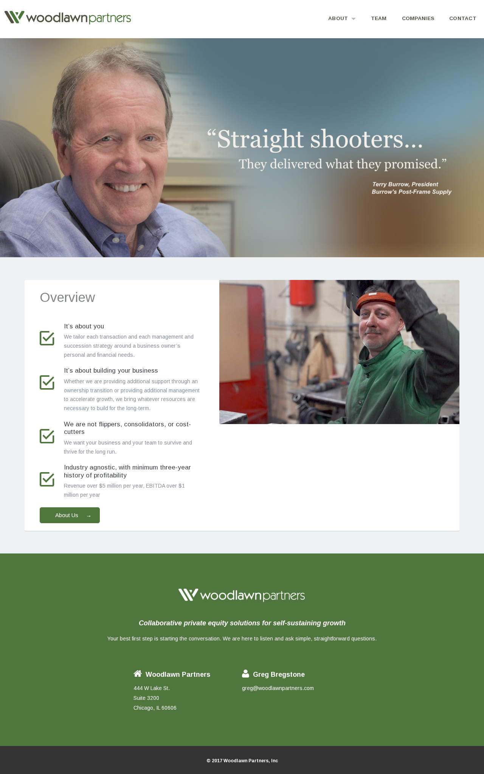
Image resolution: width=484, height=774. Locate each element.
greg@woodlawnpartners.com (278, 688)
